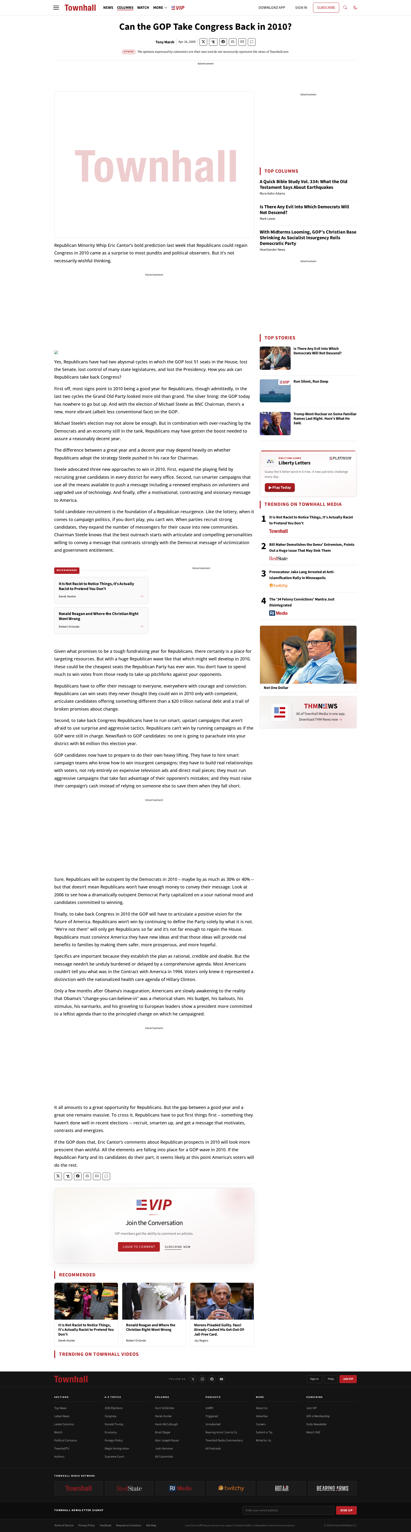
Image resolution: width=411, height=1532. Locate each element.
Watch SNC (313, 1432)
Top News (60, 1408)
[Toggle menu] (56, 7)
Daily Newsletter (316, 1424)
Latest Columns (64, 1424)
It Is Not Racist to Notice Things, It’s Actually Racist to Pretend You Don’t (86, 1329)
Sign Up (346, 1510)
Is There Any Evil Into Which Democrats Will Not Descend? (304, 210)
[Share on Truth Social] (213, 42)
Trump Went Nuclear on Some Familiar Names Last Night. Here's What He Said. (325, 419)
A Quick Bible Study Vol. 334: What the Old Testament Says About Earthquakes (303, 184)
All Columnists (164, 1456)
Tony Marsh (165, 42)
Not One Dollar (276, 688)
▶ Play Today (280, 487)
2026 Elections (113, 1408)
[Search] (345, 8)
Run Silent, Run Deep (311, 381)
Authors (59, 1456)
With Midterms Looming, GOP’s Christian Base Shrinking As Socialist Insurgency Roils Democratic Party (308, 238)
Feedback (105, 1525)
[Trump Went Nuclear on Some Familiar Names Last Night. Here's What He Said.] (275, 423)
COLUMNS (125, 7)
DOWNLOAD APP (272, 7)
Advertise (262, 1416)
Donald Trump (114, 1424)
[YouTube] (221, 1379)
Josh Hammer (164, 1448)
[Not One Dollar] (308, 654)
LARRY (209, 1408)
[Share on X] (203, 42)
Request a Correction (128, 1525)
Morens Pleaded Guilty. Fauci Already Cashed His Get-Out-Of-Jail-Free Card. (219, 1329)
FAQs (331, 1379)
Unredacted (213, 1424)
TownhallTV (61, 1448)
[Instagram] (202, 1379)
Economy (111, 1432)
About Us (261, 1408)
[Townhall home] (71, 1379)
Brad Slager (163, 1432)
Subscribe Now (178, 1247)
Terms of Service (63, 1525)
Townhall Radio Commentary (224, 1440)
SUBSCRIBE (326, 7)
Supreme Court (114, 1456)
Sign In (314, 1379)
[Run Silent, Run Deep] (275, 391)
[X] (193, 1379)
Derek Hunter (66, 1340)
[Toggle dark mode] (355, 8)
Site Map (151, 1525)
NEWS (108, 7)
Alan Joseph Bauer (167, 1440)
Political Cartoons (65, 1440)
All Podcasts (213, 1448)
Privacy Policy (86, 1525)
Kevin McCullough (166, 1424)
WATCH (143, 7)
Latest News (61, 1416)
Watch (58, 1432)
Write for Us (263, 1440)
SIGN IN (301, 7)
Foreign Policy (114, 1440)
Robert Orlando (136, 1340)
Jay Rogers (201, 1340)
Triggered (212, 1416)
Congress (110, 1416)
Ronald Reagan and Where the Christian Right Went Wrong (150, 1327)
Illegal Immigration (117, 1448)
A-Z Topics (113, 1397)
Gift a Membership (318, 1416)
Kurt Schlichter (164, 1408)
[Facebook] (212, 1379)
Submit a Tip (264, 1432)
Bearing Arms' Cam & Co (221, 1432)
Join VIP (348, 1379)
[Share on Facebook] (223, 42)
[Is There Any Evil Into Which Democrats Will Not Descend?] (275, 358)
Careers (261, 1424)
